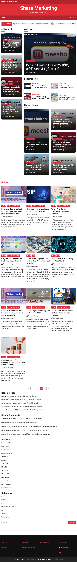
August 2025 (5, 457)
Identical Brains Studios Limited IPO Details (24, 422)
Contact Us (24, 542)
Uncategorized (5, 517)
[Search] (73, 17)
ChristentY (4, 430)
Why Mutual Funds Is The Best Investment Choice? (11, 260)
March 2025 (5, 474)
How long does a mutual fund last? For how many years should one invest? (11, 211)
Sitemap (4, 547)
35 (45, 388)
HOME (6, 39)
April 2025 (4, 470)
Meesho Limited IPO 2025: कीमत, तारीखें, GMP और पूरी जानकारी (11, 45)
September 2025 (6, 453)
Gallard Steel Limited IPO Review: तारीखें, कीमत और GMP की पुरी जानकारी (63, 167)
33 (38, 388)
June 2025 (4, 463)
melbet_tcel (5, 422)
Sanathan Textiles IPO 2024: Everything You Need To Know (24, 419)
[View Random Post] (70, 17)
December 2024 (6, 484)
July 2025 (4, 460)
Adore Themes (59, 559)
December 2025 (6, 443)
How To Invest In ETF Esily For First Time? (62, 260)
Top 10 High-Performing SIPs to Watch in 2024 (38, 311)
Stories (3, 513)
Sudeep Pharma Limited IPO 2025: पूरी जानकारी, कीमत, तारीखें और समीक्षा (11, 110)
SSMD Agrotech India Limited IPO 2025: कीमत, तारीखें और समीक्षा (11, 89)
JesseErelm (5, 434)
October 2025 (5, 450)
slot (2, 419)
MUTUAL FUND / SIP (13, 206)
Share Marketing (38, 8)
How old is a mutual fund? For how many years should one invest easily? (12, 312)
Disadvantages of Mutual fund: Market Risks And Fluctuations (30, 434)
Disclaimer (62, 542)
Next (48, 388)
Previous (28, 388)
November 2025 (6, 446)
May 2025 (4, 467)
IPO (10, 39)
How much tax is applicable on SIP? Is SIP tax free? (37, 210)
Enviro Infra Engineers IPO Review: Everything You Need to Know (38, 261)
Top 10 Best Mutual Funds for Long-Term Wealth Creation (62, 312)
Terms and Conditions (28, 547)
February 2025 (5, 477)
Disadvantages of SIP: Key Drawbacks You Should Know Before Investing (13, 362)
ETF (53, 255)
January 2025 (5, 481)
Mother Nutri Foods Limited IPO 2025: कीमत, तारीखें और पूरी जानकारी (11, 66)
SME (10, 59)
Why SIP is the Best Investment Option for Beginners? (60, 211)
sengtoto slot (5, 426)
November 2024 (6, 488)
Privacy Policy (44, 542)
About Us (4, 542)
